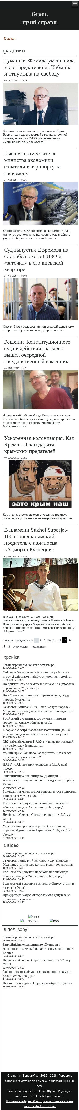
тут (39, 1085)
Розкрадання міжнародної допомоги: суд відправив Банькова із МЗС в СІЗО (39, 793)
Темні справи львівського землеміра (28, 665)
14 (70, 640)
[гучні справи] (26, 1075)
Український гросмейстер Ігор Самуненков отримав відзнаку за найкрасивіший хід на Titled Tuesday (37, 830)
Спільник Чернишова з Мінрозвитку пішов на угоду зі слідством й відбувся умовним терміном (37, 674)
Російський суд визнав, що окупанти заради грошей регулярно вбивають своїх (34, 720)
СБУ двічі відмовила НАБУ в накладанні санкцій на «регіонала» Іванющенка (38, 743)
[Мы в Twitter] (38, 921)
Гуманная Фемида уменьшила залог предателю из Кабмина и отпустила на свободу (39, 67)
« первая (7, 640)
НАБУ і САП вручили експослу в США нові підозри (35, 766)
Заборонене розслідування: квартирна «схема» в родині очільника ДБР (37, 973)
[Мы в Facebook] (23, 921)
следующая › (20, 646)
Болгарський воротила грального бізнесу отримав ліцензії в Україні (39, 885)
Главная (9, 38)
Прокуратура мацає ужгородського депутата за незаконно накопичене (36, 896)
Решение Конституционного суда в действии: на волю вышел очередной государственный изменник (37, 351)
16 (8, 646)
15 (3, 646)
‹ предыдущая (24, 640)
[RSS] (54, 921)
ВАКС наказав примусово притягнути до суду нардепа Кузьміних (36, 697)
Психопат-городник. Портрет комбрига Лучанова (38, 983)
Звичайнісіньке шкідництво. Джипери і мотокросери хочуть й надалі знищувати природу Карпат (38, 779)
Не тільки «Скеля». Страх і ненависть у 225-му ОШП (36, 816)
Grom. (39, 14)
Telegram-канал (52, 1096)
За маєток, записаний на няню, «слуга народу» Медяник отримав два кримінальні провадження (38, 708)
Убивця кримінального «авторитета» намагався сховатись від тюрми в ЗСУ (37, 754)
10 (49, 640)
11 (54, 640)
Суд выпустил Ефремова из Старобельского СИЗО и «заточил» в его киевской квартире (36, 259)
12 (59, 640)
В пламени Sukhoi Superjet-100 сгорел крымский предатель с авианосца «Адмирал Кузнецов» (36, 539)
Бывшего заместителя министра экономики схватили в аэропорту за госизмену (32, 163)
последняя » (38, 646)
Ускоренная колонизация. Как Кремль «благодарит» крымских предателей (39, 444)
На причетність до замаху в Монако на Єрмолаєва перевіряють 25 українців (39, 685)
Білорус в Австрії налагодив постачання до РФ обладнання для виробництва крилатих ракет (36, 731)
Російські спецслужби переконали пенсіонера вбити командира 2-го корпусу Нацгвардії (35, 805)
